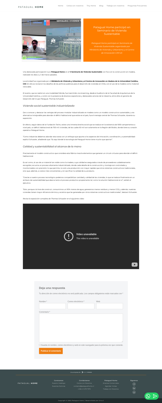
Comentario (44, 312)
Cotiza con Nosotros (84, 383)
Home (60, 6)
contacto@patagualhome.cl (84, 386)
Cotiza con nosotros (75, 6)
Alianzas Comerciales (111, 383)
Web (98, 301)
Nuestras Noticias (58, 386)
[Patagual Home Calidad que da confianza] (31, 7)
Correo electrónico (76, 301)
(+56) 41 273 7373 (84, 389)
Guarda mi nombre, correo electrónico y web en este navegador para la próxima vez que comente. (82, 345)
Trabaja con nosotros (115, 6)
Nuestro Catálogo (58, 383)
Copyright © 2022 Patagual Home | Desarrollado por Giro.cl (81, 400)
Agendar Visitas (111, 386)
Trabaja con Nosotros (111, 389)
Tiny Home (91, 6)
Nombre (43, 301)
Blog (101, 6)
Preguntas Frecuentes (137, 6)
